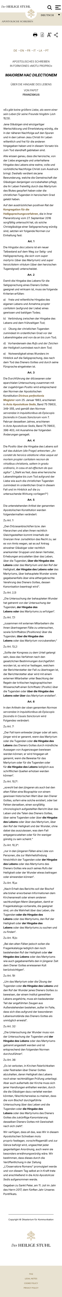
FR (28, 50)
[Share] (56, 35)
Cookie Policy (31, 1283)
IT (34, 50)
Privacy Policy (31, 1288)
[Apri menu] (57, 7)
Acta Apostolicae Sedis (21, 404)
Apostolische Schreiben (17, 21)
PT (47, 50)
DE (15, 50)
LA (40, 50)
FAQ (31, 1274)
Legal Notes (31, 1278)
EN (22, 50)
